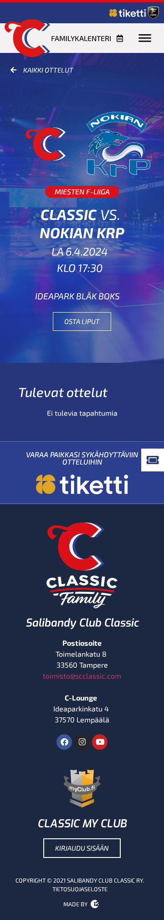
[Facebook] (64, 742)
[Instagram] (82, 742)
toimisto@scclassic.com (82, 675)
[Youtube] (100, 742)
